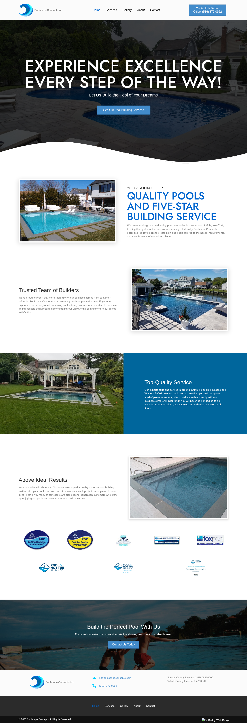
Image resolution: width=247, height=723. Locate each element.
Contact (150, 705)
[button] (207, 10)
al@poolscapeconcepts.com (115, 677)
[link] (96, 10)
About (137, 705)
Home (95, 705)
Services (109, 705)
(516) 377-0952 (108, 685)
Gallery (124, 705)
